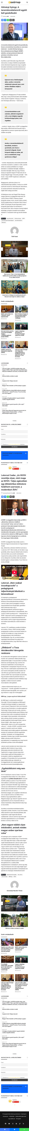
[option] (14, 249)
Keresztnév (3, 439)
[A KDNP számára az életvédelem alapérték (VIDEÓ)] (7, 344)
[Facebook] (2, 20)
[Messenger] (5, 20)
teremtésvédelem (18, 220)
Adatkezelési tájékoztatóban (14, 444)
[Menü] (2, 3)
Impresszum (5, 1116)
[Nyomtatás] (13, 20)
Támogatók (18, 1118)
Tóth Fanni (5, 16)
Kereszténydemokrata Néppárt (8, 220)
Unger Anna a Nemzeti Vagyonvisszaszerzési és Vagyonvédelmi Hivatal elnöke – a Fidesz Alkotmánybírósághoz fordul (14, 252)
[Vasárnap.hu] (14, 2)
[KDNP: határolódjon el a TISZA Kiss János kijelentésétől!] (7, 309)
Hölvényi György (18, 218)
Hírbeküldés (11, 1116)
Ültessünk (4, 222)
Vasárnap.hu (23, 1114)
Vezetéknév (3, 434)
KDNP (23, 218)
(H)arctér (8, 245)
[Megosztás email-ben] (11, 20)
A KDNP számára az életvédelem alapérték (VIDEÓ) (6, 351)
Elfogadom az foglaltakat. (14, 444)
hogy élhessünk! (10, 218)
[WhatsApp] (8, 20)
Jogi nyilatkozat (11, 1118)
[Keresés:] (27, 3)
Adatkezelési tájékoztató (20, 1116)
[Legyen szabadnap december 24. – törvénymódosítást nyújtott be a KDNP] (21, 326)
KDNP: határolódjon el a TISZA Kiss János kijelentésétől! (7, 315)
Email (2, 429)
